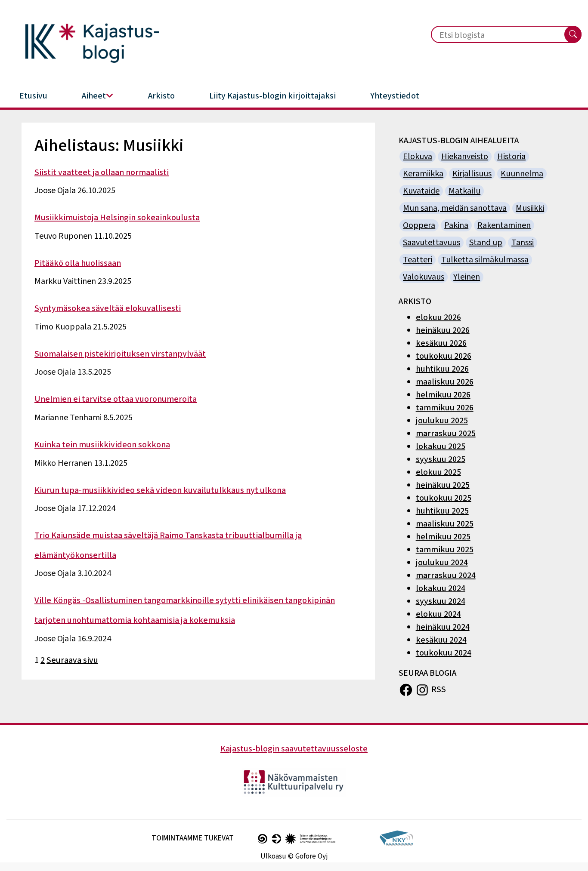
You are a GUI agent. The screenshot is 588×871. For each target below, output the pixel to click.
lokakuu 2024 (440, 588)
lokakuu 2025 (440, 446)
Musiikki (530, 208)
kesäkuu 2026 (441, 343)
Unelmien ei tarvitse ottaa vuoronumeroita (115, 399)
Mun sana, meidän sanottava (455, 208)
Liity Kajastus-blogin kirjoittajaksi (272, 96)
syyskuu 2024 (440, 601)
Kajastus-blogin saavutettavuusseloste (294, 749)
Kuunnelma (522, 174)
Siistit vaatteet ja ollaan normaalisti (101, 172)
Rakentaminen (504, 225)
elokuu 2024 (438, 614)
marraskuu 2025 (446, 434)
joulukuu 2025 (442, 421)
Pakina (456, 225)
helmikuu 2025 (443, 537)
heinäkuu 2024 (443, 627)
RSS (438, 689)
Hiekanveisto (464, 157)
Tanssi (522, 243)
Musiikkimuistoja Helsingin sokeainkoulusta (117, 218)
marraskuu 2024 (446, 575)
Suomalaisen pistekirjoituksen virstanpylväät (120, 354)
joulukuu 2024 (442, 563)
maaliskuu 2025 (444, 524)
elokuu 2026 (438, 317)
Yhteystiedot (394, 96)
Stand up (485, 243)
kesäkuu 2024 (441, 640)
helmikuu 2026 (443, 395)
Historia (511, 157)
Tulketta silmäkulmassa (485, 260)
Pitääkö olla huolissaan (77, 263)
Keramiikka (423, 174)
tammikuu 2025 (444, 550)
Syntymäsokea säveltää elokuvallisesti (107, 308)
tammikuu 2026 (444, 408)
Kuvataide (421, 191)
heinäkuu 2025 (443, 485)
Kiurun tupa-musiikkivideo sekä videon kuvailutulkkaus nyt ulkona (160, 490)
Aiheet (94, 96)
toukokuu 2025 (443, 498)
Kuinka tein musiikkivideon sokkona (102, 445)
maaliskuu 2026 (444, 382)
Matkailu (464, 191)
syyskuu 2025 (440, 459)
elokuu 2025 (438, 472)
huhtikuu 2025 (442, 511)
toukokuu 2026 (443, 356)
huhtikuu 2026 (442, 369)
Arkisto (161, 96)
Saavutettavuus (431, 243)
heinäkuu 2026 (443, 330)
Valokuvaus (423, 277)
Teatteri (417, 260)
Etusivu (33, 96)
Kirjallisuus (472, 174)
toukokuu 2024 (443, 653)
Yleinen (466, 277)
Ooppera (419, 225)
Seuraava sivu (72, 660)
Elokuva (417, 157)
